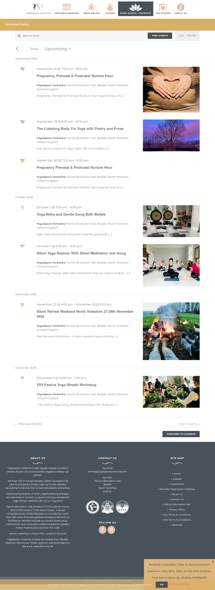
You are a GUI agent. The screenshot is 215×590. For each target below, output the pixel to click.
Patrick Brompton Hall (177, 504)
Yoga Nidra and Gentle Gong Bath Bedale (71, 214)
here (82, 584)
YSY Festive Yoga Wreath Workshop (67, 384)
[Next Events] (22, 48)
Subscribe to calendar (181, 434)
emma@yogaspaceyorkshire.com (107, 471)
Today (34, 49)
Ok (162, 584)
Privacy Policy (177, 509)
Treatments (177, 484)
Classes (177, 479)
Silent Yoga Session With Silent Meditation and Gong (81, 253)
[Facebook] (102, 530)
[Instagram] (111, 530)
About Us (177, 494)
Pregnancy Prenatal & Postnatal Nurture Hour (74, 167)
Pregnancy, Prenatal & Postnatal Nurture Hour (75, 75)
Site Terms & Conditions (177, 519)
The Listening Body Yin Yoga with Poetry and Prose (80, 128)
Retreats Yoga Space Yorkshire (177, 489)
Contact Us (177, 499)
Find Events (160, 35)
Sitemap (177, 525)
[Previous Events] (17, 48)
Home (177, 473)
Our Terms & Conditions (177, 514)
